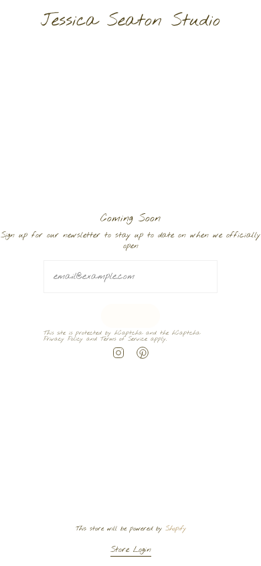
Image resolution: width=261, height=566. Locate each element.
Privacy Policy (63, 340)
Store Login (130, 550)
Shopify (175, 528)
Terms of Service (123, 340)
